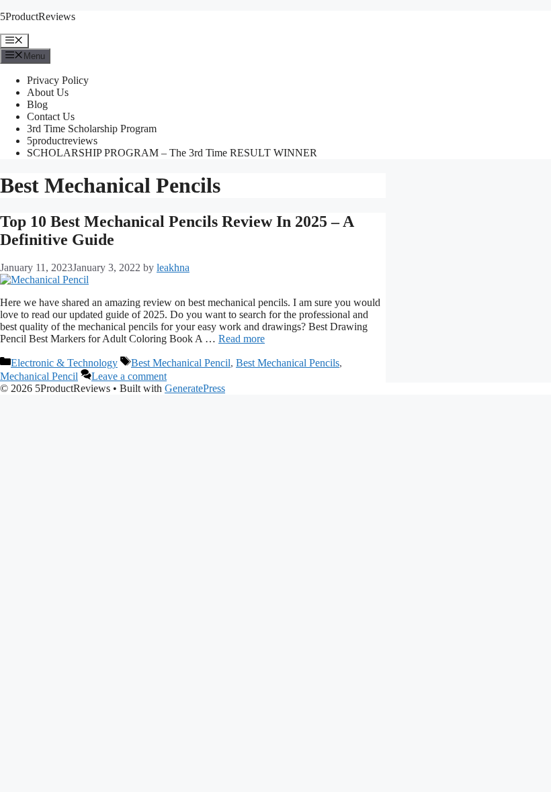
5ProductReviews (37, 16)
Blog (37, 104)
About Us (48, 92)
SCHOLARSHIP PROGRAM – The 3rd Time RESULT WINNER (172, 152)
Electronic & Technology (64, 362)
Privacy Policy (58, 80)
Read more (241, 338)
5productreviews (62, 140)
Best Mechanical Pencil (180, 362)
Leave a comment (129, 376)
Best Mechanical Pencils (287, 362)
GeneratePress (195, 388)
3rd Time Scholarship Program (92, 128)
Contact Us (51, 116)
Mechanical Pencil (39, 376)
